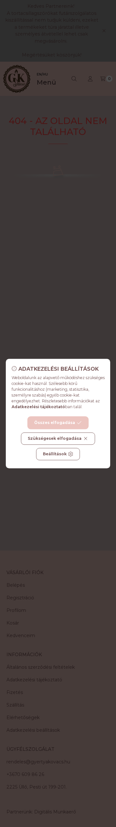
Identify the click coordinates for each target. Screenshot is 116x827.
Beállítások (55, 453)
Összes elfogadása (54, 422)
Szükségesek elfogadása (55, 438)
